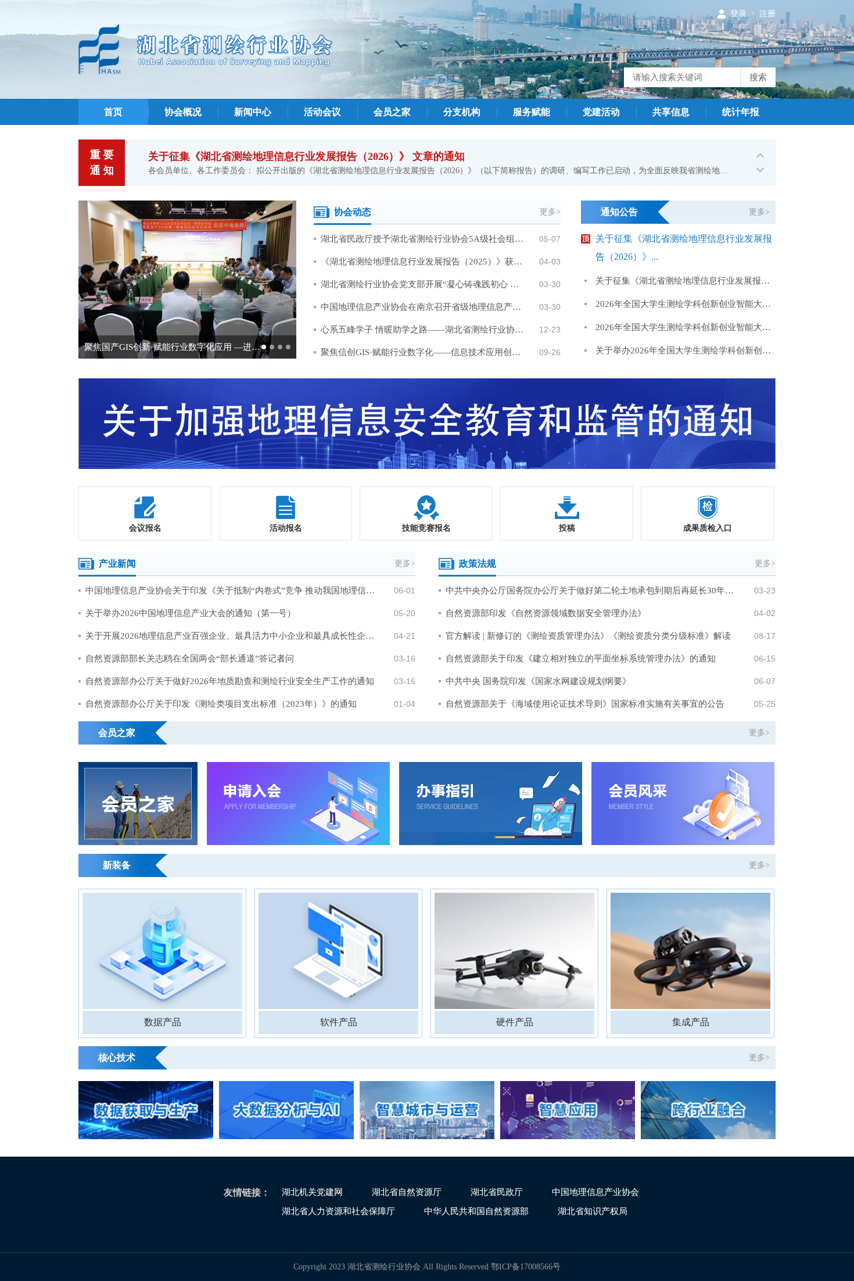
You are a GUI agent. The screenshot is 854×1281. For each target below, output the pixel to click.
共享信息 (671, 112)
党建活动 (601, 112)
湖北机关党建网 (312, 1192)
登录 (738, 13)
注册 (767, 13)
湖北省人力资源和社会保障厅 (338, 1211)
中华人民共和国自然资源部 (476, 1211)
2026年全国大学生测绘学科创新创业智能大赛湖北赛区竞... (685, 304)
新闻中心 (252, 112)
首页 (113, 112)
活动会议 (322, 112)
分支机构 (461, 112)
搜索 (758, 77)
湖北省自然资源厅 (407, 1192)
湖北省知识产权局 (592, 1211)
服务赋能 (531, 112)
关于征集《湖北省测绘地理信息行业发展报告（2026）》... (685, 280)
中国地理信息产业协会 (595, 1192)
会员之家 (392, 112)
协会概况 (183, 112)
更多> (550, 211)
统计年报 (740, 112)
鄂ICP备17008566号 (526, 1266)
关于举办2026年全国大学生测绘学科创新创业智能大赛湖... (685, 350)
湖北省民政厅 (497, 1192)
